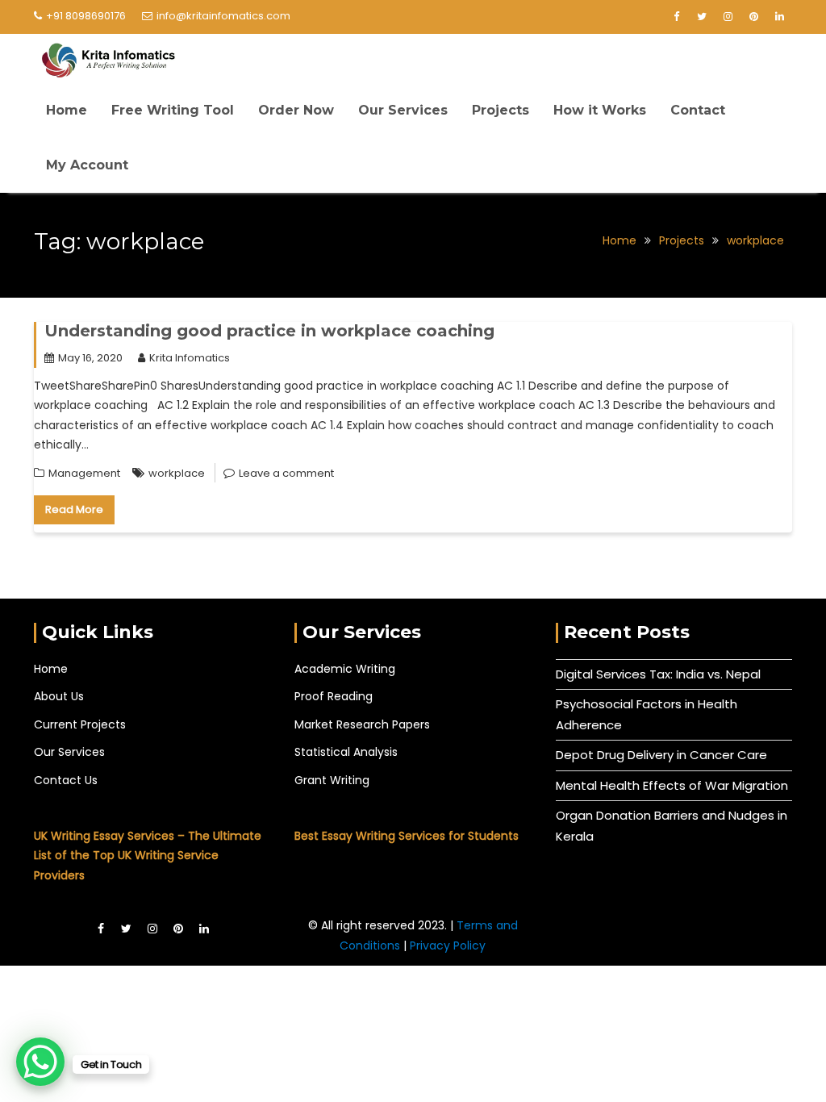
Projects (500, 110)
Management (84, 473)
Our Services (403, 110)
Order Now (296, 110)
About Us (59, 696)
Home (66, 110)
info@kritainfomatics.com (223, 15)
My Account (87, 165)
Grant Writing (331, 780)
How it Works (599, 110)
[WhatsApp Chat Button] (40, 1061)
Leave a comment (286, 473)
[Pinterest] (753, 17)
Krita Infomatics (189, 357)
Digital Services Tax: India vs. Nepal (658, 674)
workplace (176, 473)
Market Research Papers (362, 724)
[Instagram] (727, 17)
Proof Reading (333, 696)
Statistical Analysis (346, 752)
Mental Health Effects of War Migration (672, 785)
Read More (74, 509)
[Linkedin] (779, 17)
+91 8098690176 (86, 15)
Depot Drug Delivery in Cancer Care (661, 754)
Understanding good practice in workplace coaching (269, 330)
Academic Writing (344, 669)
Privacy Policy (448, 945)
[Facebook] (676, 17)
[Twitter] (702, 17)
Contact (697, 110)
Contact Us (66, 780)
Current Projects (80, 724)
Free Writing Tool (172, 110)
